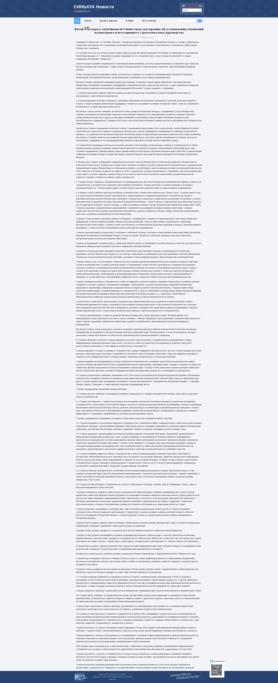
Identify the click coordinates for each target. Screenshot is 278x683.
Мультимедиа (149, 21)
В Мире (129, 21)
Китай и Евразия (108, 21)
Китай (88, 21)
